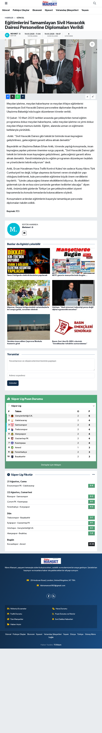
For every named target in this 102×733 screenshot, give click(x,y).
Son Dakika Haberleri (64, 619)
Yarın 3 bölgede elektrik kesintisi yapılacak (27, 275)
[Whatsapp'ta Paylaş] (17, 97)
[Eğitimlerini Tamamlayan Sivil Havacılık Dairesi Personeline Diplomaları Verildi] (51, 66)
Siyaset (49, 10)
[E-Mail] (24, 233)
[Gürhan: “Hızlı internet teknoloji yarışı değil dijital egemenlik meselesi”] (73, 293)
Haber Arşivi (15, 624)
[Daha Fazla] (23, 97)
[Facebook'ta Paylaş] (8, 97)
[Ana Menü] (6, 3)
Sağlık (51, 637)
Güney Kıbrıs (90, 634)
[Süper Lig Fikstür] (93, 475)
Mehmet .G (27, 227)
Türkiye (80, 634)
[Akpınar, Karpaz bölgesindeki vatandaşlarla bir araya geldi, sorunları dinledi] (28, 293)
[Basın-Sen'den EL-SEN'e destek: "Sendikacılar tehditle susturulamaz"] (73, 327)
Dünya (73, 634)
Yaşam (85, 10)
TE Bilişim (57, 645)
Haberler (9, 18)
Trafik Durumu (16, 614)
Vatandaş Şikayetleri (67, 10)
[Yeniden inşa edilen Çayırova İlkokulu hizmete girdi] (28, 327)
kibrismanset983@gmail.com (52, 586)
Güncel (6, 10)
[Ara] (94, 3)
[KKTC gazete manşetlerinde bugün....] (73, 261)
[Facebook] (48, 596)
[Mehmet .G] (13, 229)
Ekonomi (37, 10)
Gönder (13, 383)
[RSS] (53, 596)
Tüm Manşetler (16, 619)
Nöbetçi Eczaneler (18, 609)
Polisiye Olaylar (21, 10)
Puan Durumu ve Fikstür (65, 614)
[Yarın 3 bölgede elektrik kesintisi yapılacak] (28, 261)
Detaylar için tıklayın (51, 465)
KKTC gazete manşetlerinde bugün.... (69, 275)
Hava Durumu (61, 609)
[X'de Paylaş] (12, 97)
